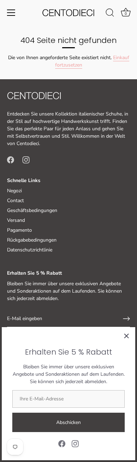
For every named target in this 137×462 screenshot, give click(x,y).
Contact (15, 200)
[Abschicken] (126, 318)
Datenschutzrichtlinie (29, 249)
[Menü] (11, 12)
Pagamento (19, 230)
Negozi (14, 190)
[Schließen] (126, 336)
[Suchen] (110, 13)
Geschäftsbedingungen (32, 210)
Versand (16, 220)
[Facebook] (61, 443)
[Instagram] (75, 443)
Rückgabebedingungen (32, 240)
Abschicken (68, 422)
